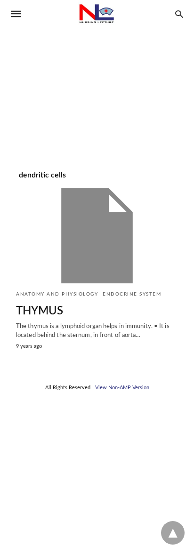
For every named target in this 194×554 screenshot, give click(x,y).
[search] (179, 13)
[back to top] (173, 533)
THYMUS (39, 311)
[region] (97, 80)
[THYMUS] (97, 235)
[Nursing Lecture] (96, 14)
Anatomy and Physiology (57, 294)
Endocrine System (132, 294)
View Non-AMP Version (122, 387)
